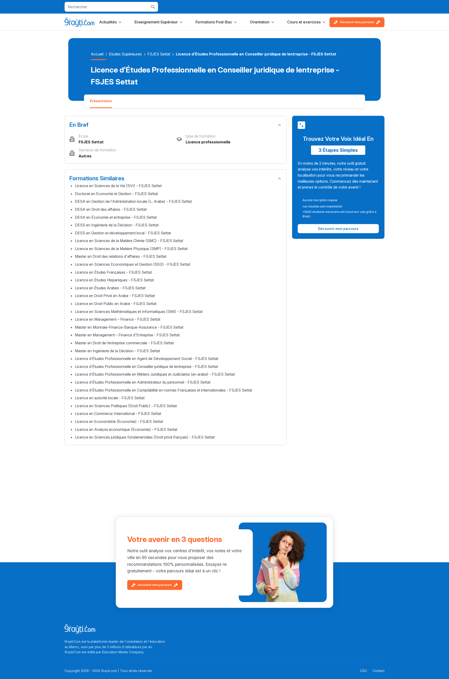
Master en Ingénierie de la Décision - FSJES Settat (117, 351)
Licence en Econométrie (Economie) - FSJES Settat (119, 421)
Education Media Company (122, 652)
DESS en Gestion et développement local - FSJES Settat (123, 233)
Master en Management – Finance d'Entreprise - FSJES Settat (127, 335)
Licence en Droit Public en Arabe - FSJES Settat (115, 303)
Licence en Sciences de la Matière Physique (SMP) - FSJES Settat (131, 248)
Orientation (259, 22)
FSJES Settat (158, 54)
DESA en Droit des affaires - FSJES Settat (111, 209)
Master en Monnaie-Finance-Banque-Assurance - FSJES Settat (129, 327)
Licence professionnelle (208, 142)
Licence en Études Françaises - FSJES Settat (113, 272)
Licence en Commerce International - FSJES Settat (118, 413)
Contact (378, 671)
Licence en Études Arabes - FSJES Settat (110, 288)
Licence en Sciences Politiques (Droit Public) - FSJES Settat (126, 405)
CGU (363, 671)
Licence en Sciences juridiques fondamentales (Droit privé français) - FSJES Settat (145, 437)
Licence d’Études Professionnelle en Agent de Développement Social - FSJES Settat (146, 358)
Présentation (101, 101)
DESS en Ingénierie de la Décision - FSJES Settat (117, 225)
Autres (85, 156)
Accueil (97, 54)
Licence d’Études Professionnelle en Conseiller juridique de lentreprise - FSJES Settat (146, 366)
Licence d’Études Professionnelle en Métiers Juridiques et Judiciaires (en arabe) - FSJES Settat (155, 374)
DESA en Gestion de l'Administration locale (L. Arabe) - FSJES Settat (133, 201)
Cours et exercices (304, 22)
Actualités (108, 22)
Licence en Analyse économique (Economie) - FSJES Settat (126, 429)
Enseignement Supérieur (156, 22)
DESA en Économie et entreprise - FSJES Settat (116, 217)
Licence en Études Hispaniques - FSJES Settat (114, 280)
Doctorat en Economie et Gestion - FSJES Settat (116, 193)
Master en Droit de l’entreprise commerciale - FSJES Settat (124, 343)
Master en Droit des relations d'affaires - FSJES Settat (120, 256)
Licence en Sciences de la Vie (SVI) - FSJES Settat (118, 185)
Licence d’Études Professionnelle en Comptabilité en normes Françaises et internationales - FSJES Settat (163, 390)
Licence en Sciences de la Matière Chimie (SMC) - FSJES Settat (129, 240)
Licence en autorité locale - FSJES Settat (110, 398)
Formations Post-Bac (214, 22)
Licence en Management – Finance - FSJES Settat (117, 319)
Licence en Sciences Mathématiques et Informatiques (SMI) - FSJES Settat (139, 311)
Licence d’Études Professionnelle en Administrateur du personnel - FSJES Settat (142, 382)
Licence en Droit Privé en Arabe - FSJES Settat (115, 295)
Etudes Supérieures (125, 54)
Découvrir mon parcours (357, 22)
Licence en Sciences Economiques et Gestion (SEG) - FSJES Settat (132, 264)
